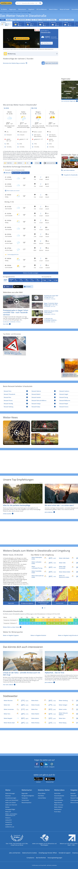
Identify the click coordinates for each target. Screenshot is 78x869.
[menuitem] (4, 9)
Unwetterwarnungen (10, 798)
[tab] (7, 173)
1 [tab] (42, 608)
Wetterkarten (27, 790)
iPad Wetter (41, 795)
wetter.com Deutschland (11, 800)
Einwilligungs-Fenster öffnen (48, 853)
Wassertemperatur (26, 802)
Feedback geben (54, 38)
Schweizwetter (58, 798)
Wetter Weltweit (58, 807)
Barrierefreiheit (41, 858)
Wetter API (8, 811)
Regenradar (44, 19)
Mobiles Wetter (44, 790)
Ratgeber (74, 790)
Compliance (30, 858)
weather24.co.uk (9, 827)
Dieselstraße (24, 12)
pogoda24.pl (8, 824)
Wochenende (23, 19)
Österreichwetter (58, 800)
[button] (30, 272)
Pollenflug (52, 19)
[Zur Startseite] (6, 3)
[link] (4, 9)
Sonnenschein (25, 800)
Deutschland (10, 12)
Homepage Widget (10, 809)
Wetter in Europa (58, 805)
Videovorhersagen (10, 793)
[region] (30, 191)
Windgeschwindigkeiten (28, 795)
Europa (5, 12)
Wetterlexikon (58, 809)
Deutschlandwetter (59, 795)
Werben (7, 807)
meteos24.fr (8, 820)
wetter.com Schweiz (10, 802)
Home (1, 12)
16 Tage (37, 19)
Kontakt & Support (64, 853)
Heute (2, 19)
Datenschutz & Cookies (29, 853)
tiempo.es (8, 817)
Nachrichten (57, 793)
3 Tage (15, 19)
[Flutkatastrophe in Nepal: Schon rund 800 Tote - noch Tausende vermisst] (16, 301)
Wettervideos (59, 790)
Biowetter (73, 793)
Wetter (8, 790)
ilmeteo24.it (8, 822)
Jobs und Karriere (14, 853)
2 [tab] (45, 608)
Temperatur (25, 798)
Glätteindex (74, 795)
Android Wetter (42, 798)
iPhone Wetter (41, 793)
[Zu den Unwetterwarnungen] (38, 118)
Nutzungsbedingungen (55, 858)
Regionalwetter (58, 802)
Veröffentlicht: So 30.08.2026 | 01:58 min (11, 321)
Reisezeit (62, 19)
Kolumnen (8, 795)
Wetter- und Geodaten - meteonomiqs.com (11, 814)
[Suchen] (40, 3)
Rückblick (70, 19)
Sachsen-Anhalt (17, 12)
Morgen (9, 19)
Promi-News (57, 811)
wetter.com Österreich (11, 805)
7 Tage (30, 19)
